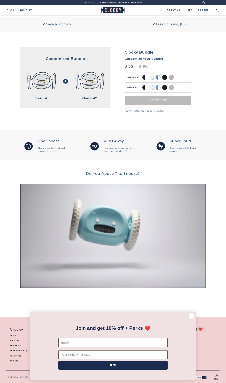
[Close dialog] (191, 316)
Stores (203, 10)
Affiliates (15, 356)
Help (189, 10)
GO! (113, 365)
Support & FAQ (18, 351)
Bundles (26, 10)
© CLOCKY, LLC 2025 (17, 377)
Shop (10, 10)
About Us (173, 10)
